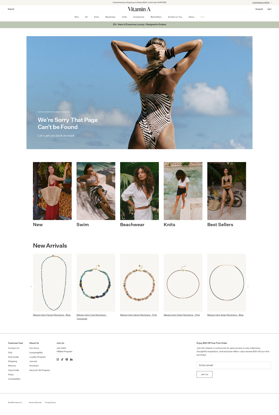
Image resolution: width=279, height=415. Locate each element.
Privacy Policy (50, 402)
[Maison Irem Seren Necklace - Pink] (139, 283)
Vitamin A (18, 402)
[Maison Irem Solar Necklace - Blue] (226, 283)
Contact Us (13, 348)
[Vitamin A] (139, 8)
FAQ (10, 352)
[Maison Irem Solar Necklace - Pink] (183, 283)
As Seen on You (175, 16)
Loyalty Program (37, 357)
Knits (124, 16)
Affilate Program (64, 351)
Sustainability (36, 352)
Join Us (204, 374)
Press (11, 374)
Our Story (34, 348)
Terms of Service (35, 402)
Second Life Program (39, 370)
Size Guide (13, 357)
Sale (203, 16)
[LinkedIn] (71, 359)
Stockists (34, 365)
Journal (33, 361)
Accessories (138, 16)
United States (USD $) (260, 2)
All (86, 16)
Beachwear (110, 16)
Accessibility (14, 379)
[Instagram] (58, 359)
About (191, 16)
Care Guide (13, 370)
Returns (12, 365)
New (77, 16)
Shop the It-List (156, 3)
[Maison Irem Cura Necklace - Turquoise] (96, 283)
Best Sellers (156, 16)
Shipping (12, 361)
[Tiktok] (62, 359)
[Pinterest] (67, 359)
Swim (96, 16)
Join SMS (61, 348)
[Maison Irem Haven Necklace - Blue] (52, 283)
